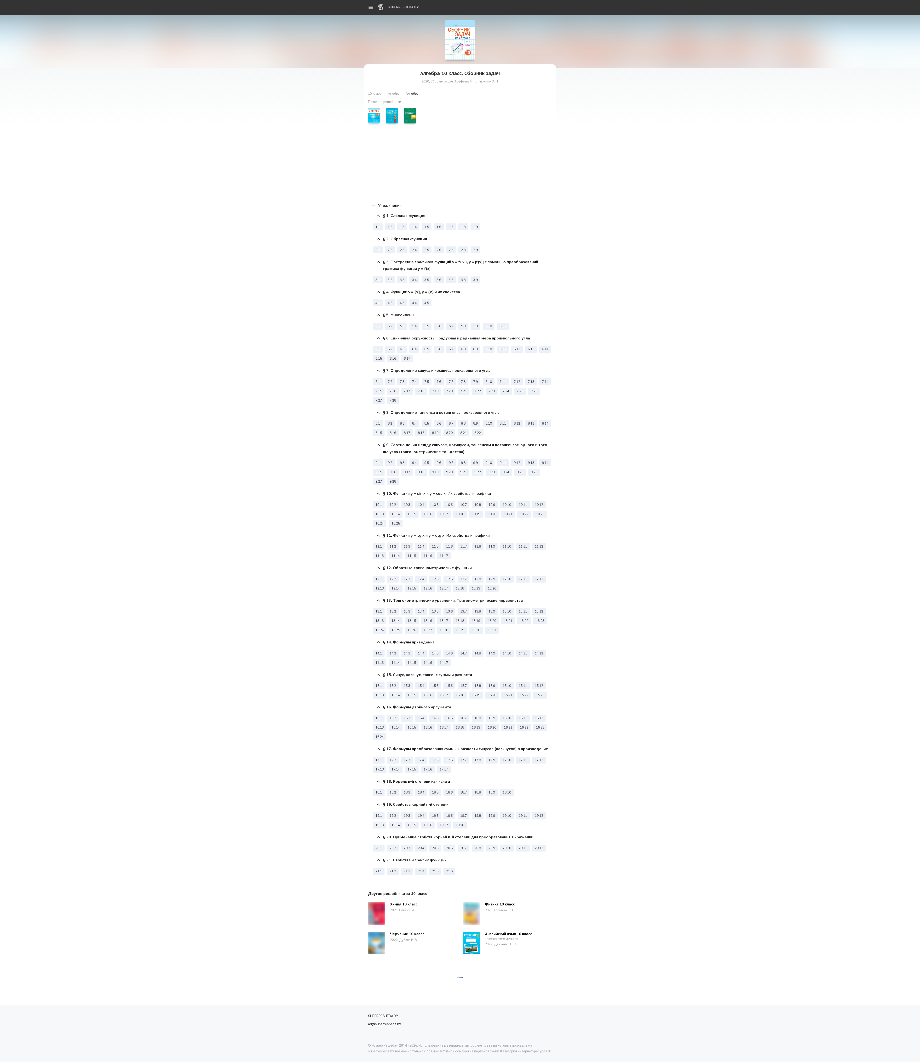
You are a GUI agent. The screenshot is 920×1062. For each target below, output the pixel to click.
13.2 (393, 611)
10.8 (477, 504)
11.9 (492, 546)
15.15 (412, 695)
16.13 (379, 727)
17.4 (421, 760)
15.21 (508, 695)
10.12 (539, 504)
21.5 (435, 871)
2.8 (463, 250)
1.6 (439, 227)
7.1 (377, 381)
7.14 (545, 381)
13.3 (407, 611)
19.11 (523, 815)
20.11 (523, 848)
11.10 (507, 546)
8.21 (463, 433)
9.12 (517, 463)
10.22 (524, 514)
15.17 (444, 695)
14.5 (435, 653)
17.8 (477, 760)
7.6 (439, 381)
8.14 (545, 423)
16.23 (540, 727)
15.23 (540, 695)
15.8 (477, 685)
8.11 (503, 423)
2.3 (402, 250)
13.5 (435, 611)
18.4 (421, 792)
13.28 (444, 630)
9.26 (534, 472)
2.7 (451, 250)
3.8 (463, 280)
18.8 (477, 792)
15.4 (421, 685)
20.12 (539, 848)
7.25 (520, 391)
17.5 (435, 760)
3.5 (426, 280)
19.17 (444, 825)
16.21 (508, 727)
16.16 (428, 727)
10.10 (507, 504)
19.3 (407, 815)
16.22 (524, 727)
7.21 (463, 391)
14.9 (492, 653)
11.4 (421, 546)
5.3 (402, 326)
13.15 (412, 621)
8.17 (407, 433)
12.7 (463, 579)
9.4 (414, 463)
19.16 (428, 825)
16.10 (507, 718)
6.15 (378, 358)
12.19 (476, 588)
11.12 (539, 546)
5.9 (475, 326)
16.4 (421, 718)
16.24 (379, 737)
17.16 (428, 769)
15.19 (476, 695)
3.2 (390, 280)
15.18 (460, 695)
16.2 (393, 718)
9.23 (492, 472)
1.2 (390, 227)
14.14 (395, 662)
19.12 (539, 815)
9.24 (506, 472)
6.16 (393, 358)
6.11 (503, 349)
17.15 (412, 769)
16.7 (463, 718)
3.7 (451, 280)
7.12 (517, 381)
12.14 (395, 588)
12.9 (492, 579)
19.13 (379, 825)
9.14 (545, 463)
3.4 (414, 280)
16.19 (476, 727)
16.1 (378, 718)
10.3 (407, 504)
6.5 (426, 349)
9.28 (393, 481)
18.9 (492, 792)
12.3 (407, 579)
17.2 (393, 760)
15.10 (507, 685)
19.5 (435, 815)
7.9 (475, 381)
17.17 (444, 769)
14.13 (379, 662)
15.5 (435, 685)
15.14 (395, 695)
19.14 (395, 825)
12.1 (378, 579)
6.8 (463, 349)
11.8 (477, 546)
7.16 (393, 391)
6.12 (517, 349)
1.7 (451, 227)
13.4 (421, 611)
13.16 (428, 621)
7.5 (426, 381)
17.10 (507, 760)
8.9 (475, 423)
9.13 (531, 463)
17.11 (523, 760)
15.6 (449, 685)
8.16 (393, 433)
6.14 (545, 349)
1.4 (414, 227)
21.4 (421, 871)
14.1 (378, 653)
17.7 (463, 760)
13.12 (539, 611)
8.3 (402, 423)
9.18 (421, 472)
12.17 (444, 588)
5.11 (503, 326)
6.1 (377, 349)
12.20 (492, 588)
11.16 (428, 556)
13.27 (428, 630)
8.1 (377, 423)
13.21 (508, 621)
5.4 (414, 326)
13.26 (412, 630)
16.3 (407, 718)
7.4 (414, 381)
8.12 (517, 423)
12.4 (421, 579)
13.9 (492, 611)
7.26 (534, 391)
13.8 (477, 611)
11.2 (393, 546)
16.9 (492, 718)
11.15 (412, 556)
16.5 (435, 718)
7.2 (390, 381)
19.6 (449, 815)
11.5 (435, 546)
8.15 (378, 433)
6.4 (414, 349)
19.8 (477, 815)
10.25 (395, 523)
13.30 (476, 630)
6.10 (488, 349)
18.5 (435, 792)
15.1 (378, 685)
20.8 (477, 848)
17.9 (492, 760)
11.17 (444, 556)
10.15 (412, 514)
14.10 (507, 653)
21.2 (393, 871)
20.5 (435, 848)
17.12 (539, 760)
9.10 (488, 463)
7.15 (378, 391)
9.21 (463, 472)
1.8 (463, 227)
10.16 (428, 514)
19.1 (378, 815)
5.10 (488, 326)
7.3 (402, 381)
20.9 (492, 848)
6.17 (407, 358)
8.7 (451, 423)
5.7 (451, 326)
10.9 (492, 504)
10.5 (435, 504)
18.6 (449, 792)
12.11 (523, 579)
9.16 (393, 472)
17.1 (378, 760)
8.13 (531, 423)
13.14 (395, 621)
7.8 (463, 381)
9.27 (378, 481)
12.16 (428, 588)
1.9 (475, 227)
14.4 (421, 653)
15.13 (379, 695)
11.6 (449, 546)
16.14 (395, 727)
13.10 (507, 611)
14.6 (449, 653)
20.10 (507, 848)
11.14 (395, 556)
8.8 (463, 423)
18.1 (378, 792)
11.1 (378, 546)
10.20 (492, 514)
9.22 (477, 472)
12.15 (412, 588)
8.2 (390, 423)
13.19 (476, 621)
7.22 (477, 391)
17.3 (407, 760)
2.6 (439, 250)
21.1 (378, 871)
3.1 (377, 280)
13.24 (379, 630)
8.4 (414, 423)
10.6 (449, 504)
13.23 (540, 621)
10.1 (378, 504)
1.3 (402, 227)
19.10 (507, 815)
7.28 (393, 400)
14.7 (463, 653)
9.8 (463, 463)
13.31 (492, 630)
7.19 (435, 391)
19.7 (463, 815)
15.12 (539, 685)
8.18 (421, 433)
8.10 (488, 423)
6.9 (475, 349)
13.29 (460, 630)
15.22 (524, 695)
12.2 (393, 579)
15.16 (428, 695)
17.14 (395, 769)
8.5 (426, 423)
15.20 (492, 695)
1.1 (377, 227)
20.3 (407, 848)
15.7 (463, 685)
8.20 (449, 433)
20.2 (393, 848)
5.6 (439, 326)
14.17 (444, 662)
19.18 (460, 825)
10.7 (463, 504)
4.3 (402, 303)
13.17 (444, 621)
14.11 (523, 653)
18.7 (463, 792)
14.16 (428, 662)
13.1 (378, 611)
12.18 (460, 588)
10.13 (379, 514)
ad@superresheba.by (384, 1024)
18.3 (407, 792)
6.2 (390, 349)
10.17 (444, 514)
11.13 (379, 556)
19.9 (492, 815)
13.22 (524, 621)
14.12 (539, 653)
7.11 (503, 381)
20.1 (378, 848)
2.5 (426, 250)
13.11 (523, 611)
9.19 (435, 472)
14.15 (412, 662)
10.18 (460, 514)
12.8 (477, 579)
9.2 (390, 463)
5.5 (426, 326)
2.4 (414, 250)
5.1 (377, 326)
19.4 (421, 815)
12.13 (379, 588)
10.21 (508, 514)
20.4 (421, 848)
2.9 (475, 250)
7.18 (421, 391)
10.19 (476, 514)
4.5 (426, 303)
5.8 (463, 326)
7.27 (378, 400)
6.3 (402, 349)
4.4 (414, 303)
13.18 (460, 621)
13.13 (379, 621)
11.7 (463, 546)
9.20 (449, 472)
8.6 (439, 423)
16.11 (523, 718)
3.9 (475, 280)
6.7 (451, 349)
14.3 (407, 653)
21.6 (449, 871)
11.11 (523, 546)
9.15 (378, 472)
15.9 (492, 685)
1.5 (426, 227)
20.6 (449, 848)
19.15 (412, 825)
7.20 (449, 391)
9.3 (402, 463)
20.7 (463, 848)
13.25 (395, 630)
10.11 (523, 504)
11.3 (407, 546)
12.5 (435, 579)
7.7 (451, 381)
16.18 (460, 727)
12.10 (507, 579)
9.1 (377, 463)
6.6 (439, 349)
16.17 (444, 727)
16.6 (449, 718)
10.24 (379, 523)
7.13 (531, 381)
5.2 (390, 326)
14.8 (477, 653)
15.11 (523, 685)
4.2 (390, 303)
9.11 (503, 463)
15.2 (393, 685)
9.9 (475, 463)
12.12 (539, 579)
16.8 (477, 718)
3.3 (402, 280)
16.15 (412, 727)
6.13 (531, 349)
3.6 (439, 280)
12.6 (449, 579)
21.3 (407, 871)
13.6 (449, 611)
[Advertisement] (460, 163)
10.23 (540, 514)
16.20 (492, 727)
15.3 (407, 685)
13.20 (492, 621)
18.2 (393, 792)
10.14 (395, 514)
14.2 (393, 653)
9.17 (407, 472)
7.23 (492, 391)
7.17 (407, 391)
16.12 (539, 718)
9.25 (520, 472)
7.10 (488, 381)
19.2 (393, 815)
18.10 (507, 792)
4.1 (377, 303)
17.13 (379, 769)
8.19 (435, 433)
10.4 (421, 504)
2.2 (390, 250)
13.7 (463, 611)
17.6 (449, 760)
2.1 (377, 250)
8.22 (477, 433)
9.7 (451, 463)
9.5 (426, 463)
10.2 (393, 504)
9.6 (439, 463)
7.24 (506, 391)
